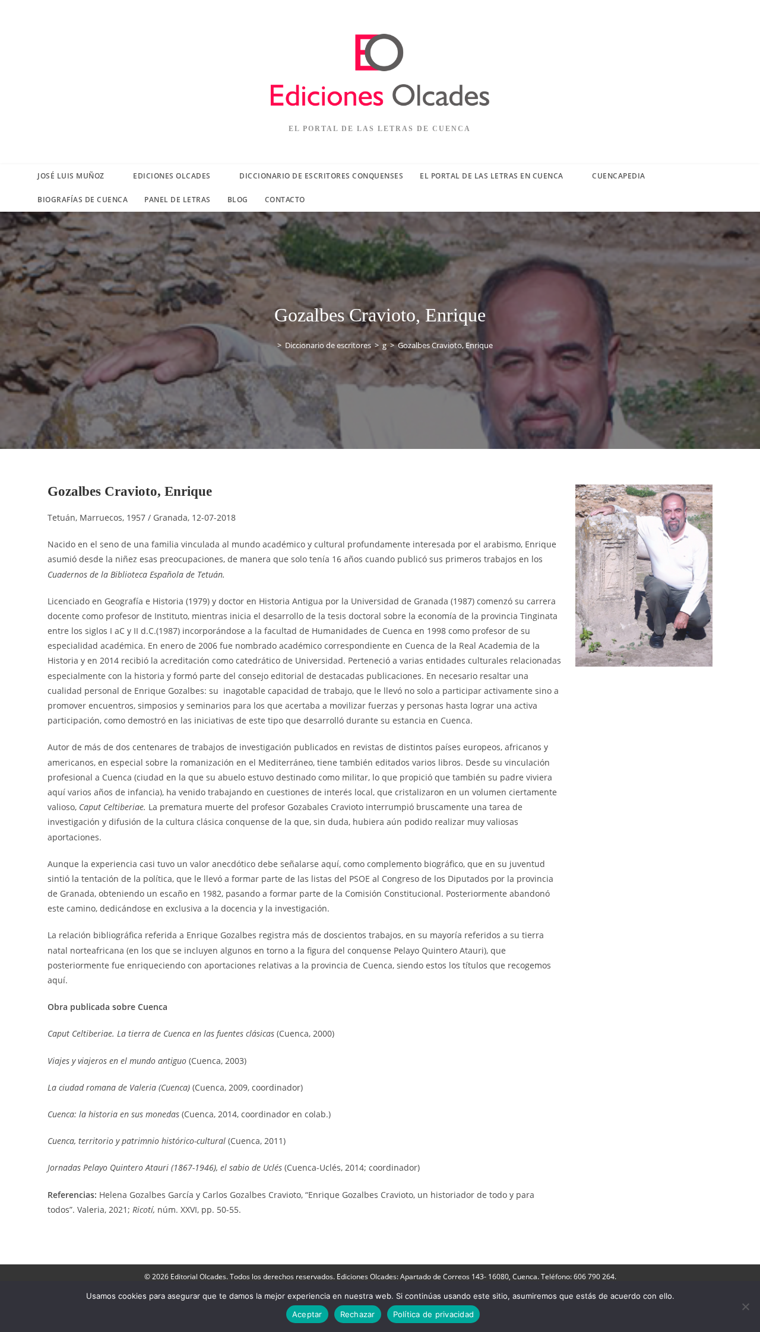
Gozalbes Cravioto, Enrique (445, 345)
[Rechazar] (745, 1306)
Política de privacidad (433, 1314)
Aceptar (307, 1314)
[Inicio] (271, 345)
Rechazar (357, 1314)
